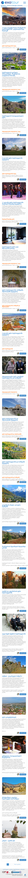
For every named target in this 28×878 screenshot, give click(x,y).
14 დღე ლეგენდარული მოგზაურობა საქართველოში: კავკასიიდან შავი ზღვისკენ (14, 29)
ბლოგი (14, 870)
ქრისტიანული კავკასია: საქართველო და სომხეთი (10, 798)
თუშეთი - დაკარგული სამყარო (12, 676)
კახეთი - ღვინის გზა (8, 841)
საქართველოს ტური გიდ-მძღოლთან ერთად (10, 247)
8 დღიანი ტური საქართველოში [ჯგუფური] (12, 158)
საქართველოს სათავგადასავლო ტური (13, 116)
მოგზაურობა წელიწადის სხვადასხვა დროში (14, 547)
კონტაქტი (22, 869)
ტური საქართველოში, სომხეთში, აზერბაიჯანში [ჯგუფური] (12, 290)
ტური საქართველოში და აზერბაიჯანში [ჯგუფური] (10, 419)
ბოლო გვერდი (17, 864)
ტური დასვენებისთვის (9, 717)
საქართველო (6, 869)
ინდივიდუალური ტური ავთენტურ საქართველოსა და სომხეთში (13, 377)
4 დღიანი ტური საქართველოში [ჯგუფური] (12, 334)
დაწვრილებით (23, 49)
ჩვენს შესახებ (16, 869)
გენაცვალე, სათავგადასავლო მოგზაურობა (12, 756)
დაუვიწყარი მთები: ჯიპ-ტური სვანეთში (11, 505)
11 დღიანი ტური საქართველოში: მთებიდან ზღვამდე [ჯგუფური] (13, 203)
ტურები (11, 869)
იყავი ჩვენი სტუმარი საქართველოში (14, 634)
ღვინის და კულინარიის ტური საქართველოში (11, 592)
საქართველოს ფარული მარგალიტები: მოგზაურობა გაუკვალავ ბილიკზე (11, 73)
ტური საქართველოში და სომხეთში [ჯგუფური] (13, 462)
